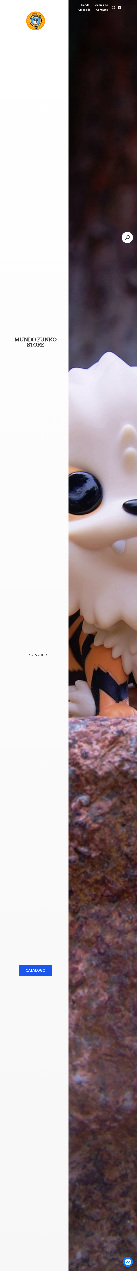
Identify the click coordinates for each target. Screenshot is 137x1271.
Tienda (85, 5)
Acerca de (101, 5)
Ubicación (84, 10)
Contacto (102, 10)
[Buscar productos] (127, 237)
